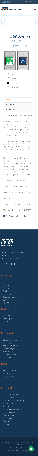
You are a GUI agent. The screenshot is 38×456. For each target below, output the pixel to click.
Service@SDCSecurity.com (11, 258)
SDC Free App (8, 316)
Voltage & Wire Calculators (12, 395)
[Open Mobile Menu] (35, 9)
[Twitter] (7, 264)
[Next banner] (35, 20)
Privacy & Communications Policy (19, 450)
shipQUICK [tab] (10, 109)
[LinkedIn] (11, 264)
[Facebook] (3, 264)
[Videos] (15, 264)
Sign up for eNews (9, 370)
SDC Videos (7, 322)
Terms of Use (14, 448)
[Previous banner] (2, 20)
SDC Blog (6, 373)
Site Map (24, 448)
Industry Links (8, 376)
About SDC (7, 282)
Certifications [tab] (11, 104)
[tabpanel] (17, 166)
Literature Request (10, 340)
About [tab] (8, 99)
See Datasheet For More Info (15, 216)
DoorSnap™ (7, 319)
